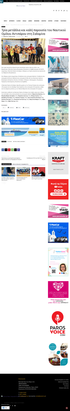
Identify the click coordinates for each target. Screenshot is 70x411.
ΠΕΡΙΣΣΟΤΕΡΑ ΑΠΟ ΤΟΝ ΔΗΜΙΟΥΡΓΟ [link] (20, 164)
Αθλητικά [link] (7, 24)
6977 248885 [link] (23, 394)
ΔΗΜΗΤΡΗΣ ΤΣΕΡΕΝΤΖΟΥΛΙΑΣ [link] (9, 36)
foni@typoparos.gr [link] (24, 396)
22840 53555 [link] (23, 392)
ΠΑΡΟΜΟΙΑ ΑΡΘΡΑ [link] (6, 164)
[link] (1, 1)
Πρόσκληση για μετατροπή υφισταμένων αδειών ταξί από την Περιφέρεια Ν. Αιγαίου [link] (12, 158)
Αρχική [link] (3, 24)
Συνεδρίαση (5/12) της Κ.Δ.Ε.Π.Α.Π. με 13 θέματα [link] (36, 158)
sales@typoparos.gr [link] (41, 396)
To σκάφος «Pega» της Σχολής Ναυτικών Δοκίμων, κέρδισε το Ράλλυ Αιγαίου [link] (8, 179)
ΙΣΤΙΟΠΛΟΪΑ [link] (9, 141)
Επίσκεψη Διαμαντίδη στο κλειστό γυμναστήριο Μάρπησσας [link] (22, 179)
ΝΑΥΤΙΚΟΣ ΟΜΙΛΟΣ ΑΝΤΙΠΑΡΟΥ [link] (19, 141)
